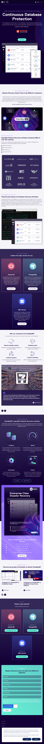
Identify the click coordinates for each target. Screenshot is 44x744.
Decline (36, 739)
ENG (38, 2)
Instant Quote (27, 480)
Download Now (22, 555)
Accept (27, 739)
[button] (2, 411)
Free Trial (17, 480)
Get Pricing (22, 39)
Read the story (38, 404)
